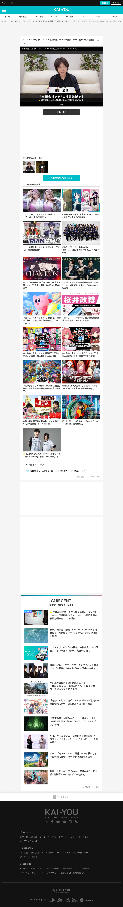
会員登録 (104, 3)
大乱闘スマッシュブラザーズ (41, 471)
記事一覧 (24, 837)
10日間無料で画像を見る (61, 178)
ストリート (25, 857)
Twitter (46, 821)
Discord (64, 821)
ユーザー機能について (70, 868)
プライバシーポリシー (29, 873)
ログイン (116, 3)
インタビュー (84, 837)
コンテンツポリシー (50, 873)
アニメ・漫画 (47, 852)
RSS (76, 821)
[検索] (119, 10)
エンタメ (36, 857)
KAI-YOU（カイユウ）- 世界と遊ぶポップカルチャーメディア (61, 10)
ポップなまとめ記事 (28, 841)
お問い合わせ (43, 868)
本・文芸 (24, 852)
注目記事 (34, 837)
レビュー (73, 837)
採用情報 (77, 873)
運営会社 (64, 873)
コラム (54, 837)
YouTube (58, 821)
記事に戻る (61, 112)
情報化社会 (35, 852)
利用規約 (86, 868)
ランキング (44, 837)
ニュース (17, 21)
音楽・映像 (77, 852)
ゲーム (11, 21)
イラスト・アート (63, 852)
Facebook (52, 821)
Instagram (70, 821)
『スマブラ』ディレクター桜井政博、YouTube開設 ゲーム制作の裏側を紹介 (46, 21)
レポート (63, 837)
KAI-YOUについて (28, 868)
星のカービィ (79, 471)
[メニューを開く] (4, 10)
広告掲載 (55, 868)
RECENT (63, 600)
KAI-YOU (3, 21)
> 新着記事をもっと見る (91, 787)
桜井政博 (63, 471)
